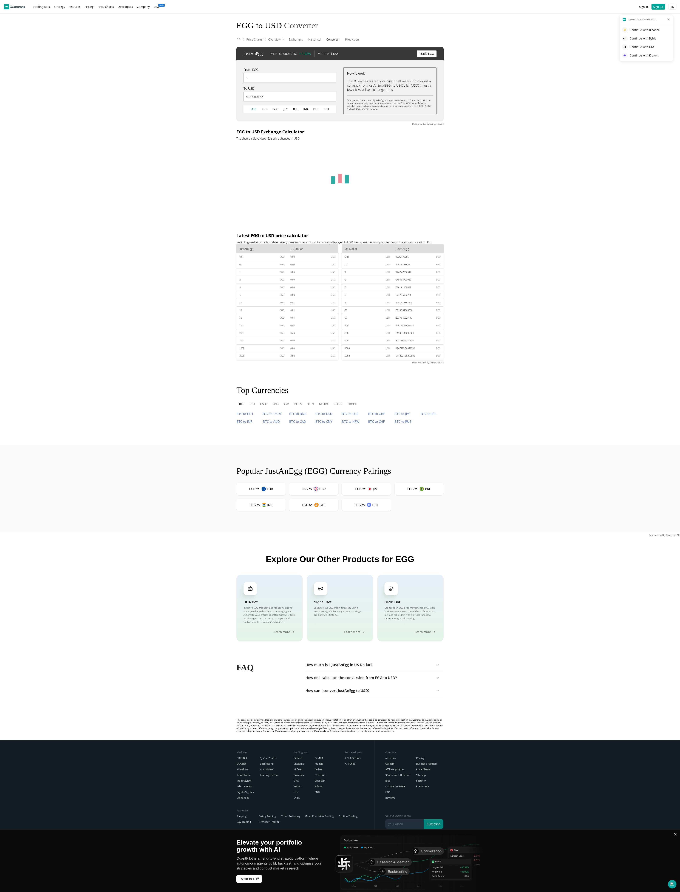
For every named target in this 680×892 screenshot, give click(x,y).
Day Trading (244, 821)
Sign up (658, 7)
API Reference (353, 758)
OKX (296, 780)
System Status (268, 758)
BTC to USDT (272, 414)
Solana (318, 786)
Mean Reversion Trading (319, 816)
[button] (672, 884)
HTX (296, 792)
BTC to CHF (376, 421)
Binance (298, 758)
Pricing (420, 758)
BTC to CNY (323, 421)
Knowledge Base (395, 786)
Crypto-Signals (245, 792)
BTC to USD (323, 414)
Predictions (422, 786)
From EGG (251, 69)
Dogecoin (319, 780)
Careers (390, 763)
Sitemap (421, 775)
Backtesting (267, 763)
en (672, 7)
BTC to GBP (376, 414)
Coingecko (435, 123)
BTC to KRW (350, 421)
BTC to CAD (297, 421)
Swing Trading (267, 816)
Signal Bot (242, 769)
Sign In (643, 7)
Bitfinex (298, 769)
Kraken (318, 763)
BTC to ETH (244, 414)
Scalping (242, 816)
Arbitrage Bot (244, 786)
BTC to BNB (298, 414)
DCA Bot (241, 763)
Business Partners (427, 763)
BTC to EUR (350, 414)
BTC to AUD (271, 421)
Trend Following (290, 816)
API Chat (350, 763)
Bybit (297, 797)
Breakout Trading (269, 821)
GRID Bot (242, 758)
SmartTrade (244, 775)
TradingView (244, 780)
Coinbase (299, 775)
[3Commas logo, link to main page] (14, 7)
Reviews (390, 797)
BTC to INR (244, 421)
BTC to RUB (403, 421)
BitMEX (318, 758)
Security (421, 780)
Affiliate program (395, 769)
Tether (318, 769)
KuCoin (298, 786)
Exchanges (243, 797)
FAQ (387, 792)
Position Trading (348, 816)
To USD (248, 88)
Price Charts (423, 769)
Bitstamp (299, 763)
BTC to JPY (402, 414)
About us (390, 758)
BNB (317, 792)
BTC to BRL (429, 414)
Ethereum (320, 775)
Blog (387, 780)
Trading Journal (269, 775)
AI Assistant (267, 769)
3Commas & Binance (397, 775)
